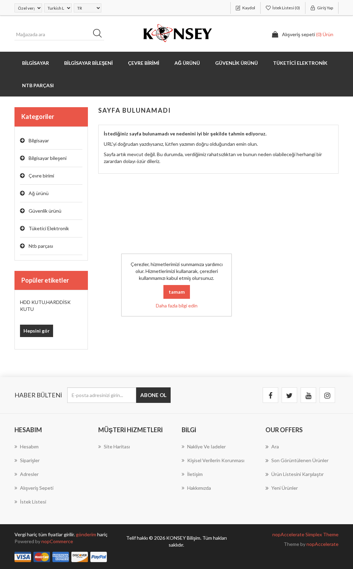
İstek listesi (33, 502)
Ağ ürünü (39, 193)
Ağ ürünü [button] (187, 63)
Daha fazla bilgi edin (177, 305)
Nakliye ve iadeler (206, 446)
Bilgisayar (39, 140)
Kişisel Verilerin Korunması (215, 460)
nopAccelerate (322, 544)
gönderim (86, 534)
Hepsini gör (36, 331)
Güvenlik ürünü (45, 211)
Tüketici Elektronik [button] (300, 63)
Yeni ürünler (284, 488)
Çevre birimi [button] (143, 63)
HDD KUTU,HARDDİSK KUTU (45, 305)
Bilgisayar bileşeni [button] (88, 63)
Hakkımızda (199, 488)
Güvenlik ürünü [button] (236, 63)
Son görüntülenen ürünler (300, 460)
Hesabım (29, 446)
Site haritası (117, 446)
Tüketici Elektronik (49, 228)
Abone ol (153, 395)
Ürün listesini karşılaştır (297, 474)
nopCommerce (57, 541)
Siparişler (30, 460)
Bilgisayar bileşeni (48, 158)
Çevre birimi (41, 176)
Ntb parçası (41, 246)
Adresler (29, 474)
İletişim (195, 474)
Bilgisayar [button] (35, 63)
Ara (100, 34)
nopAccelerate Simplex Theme (305, 534)
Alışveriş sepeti (36, 488)
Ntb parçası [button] (38, 85)
